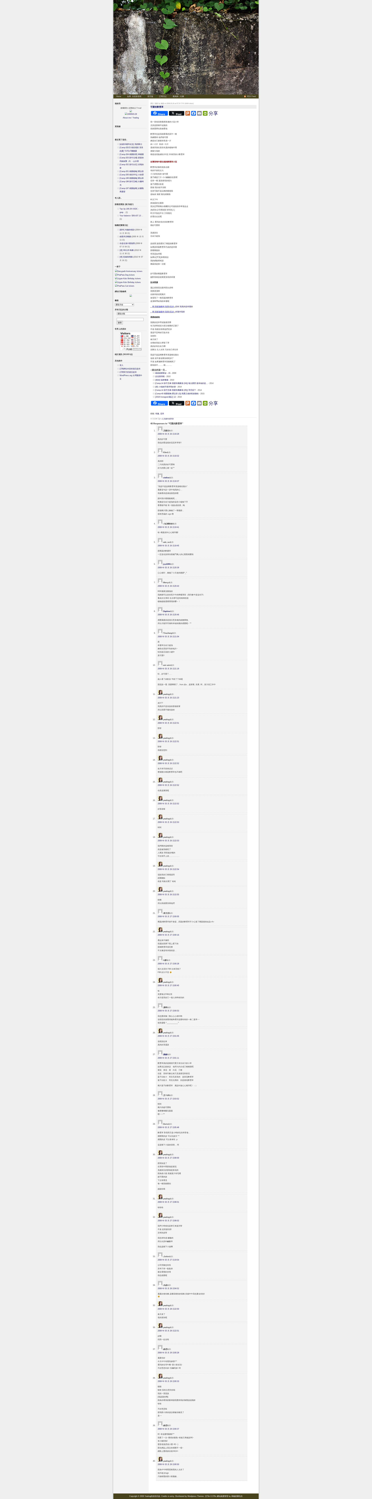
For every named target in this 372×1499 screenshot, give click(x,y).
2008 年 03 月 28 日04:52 (168, 1288)
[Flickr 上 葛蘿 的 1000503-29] (131, 114)
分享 (213, 113)
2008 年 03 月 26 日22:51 (168, 723)
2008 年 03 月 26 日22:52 (168, 763)
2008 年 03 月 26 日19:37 (168, 481)
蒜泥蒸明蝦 (160, 376)
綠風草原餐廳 (125, 236)
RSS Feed (251, 96)
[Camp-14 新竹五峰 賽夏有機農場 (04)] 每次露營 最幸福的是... (181, 383)
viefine (166, 478)
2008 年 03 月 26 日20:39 (168, 567)
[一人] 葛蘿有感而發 (167, 419)
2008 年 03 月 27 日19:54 (168, 1260)
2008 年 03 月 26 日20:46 (168, 615)
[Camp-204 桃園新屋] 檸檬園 (132, 154)
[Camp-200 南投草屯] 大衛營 (132, 175)
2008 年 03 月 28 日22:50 (168, 1309)
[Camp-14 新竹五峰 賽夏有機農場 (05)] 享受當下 (175, 390)
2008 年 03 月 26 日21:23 (168, 698)
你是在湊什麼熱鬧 (127, 243)
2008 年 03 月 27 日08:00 (168, 1158)
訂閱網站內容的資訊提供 (130, 369)
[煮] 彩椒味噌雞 (126, 257)
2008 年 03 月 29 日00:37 (168, 1429)
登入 (121, 365)
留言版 (150, 96)
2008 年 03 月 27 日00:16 (168, 935)
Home (118, 96)
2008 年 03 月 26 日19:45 (168, 546)
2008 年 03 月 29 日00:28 (168, 1353)
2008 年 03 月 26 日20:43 (168, 586)
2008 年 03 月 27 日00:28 (168, 964)
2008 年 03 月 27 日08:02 (168, 1221)
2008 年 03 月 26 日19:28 (168, 434)
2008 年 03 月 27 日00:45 (168, 985)
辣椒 (165, 1054)
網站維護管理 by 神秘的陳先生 (230, 1496)
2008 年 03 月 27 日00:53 (168, 1011)
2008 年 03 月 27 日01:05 (168, 1036)
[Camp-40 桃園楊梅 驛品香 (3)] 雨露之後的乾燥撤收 (177, 393)
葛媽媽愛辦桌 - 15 (162, 373)
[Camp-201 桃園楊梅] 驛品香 (132, 171)
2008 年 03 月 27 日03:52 (168, 1099)
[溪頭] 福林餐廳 (161, 380)
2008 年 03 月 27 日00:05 (168, 916)
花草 (162, 414)
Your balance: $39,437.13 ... (131, 216)
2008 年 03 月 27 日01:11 (168, 1058)
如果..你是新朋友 (134, 96)
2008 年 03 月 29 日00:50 (168, 1464)
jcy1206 (166, 564)
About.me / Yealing (131, 118)
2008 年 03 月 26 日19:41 (168, 527)
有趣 (157, 414)
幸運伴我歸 (180, 312)
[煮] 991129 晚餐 (127, 250)
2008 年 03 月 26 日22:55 (168, 894)
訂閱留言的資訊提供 (128, 372)
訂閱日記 (163, 96)
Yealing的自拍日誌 (243, 5)
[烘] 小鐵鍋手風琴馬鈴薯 (165, 387)
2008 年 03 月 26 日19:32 (168, 456)
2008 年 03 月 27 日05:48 (168, 1127)
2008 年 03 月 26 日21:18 (168, 669)
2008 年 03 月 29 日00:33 (168, 1381)
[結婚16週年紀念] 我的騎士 (131, 144)
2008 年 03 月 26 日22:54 (168, 869)
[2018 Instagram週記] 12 (165, 397)
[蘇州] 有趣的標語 (127, 230)
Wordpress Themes (195, 1496)
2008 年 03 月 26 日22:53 (168, 822)
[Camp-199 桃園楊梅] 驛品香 (132, 178)
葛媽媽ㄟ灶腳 (178, 96)
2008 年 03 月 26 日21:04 (168, 636)
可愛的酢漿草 (156, 107)
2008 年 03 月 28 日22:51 (168, 1331)
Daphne (166, 611)
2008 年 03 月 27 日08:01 (168, 1202)
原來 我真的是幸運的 (184, 306)
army (172, 1496)
